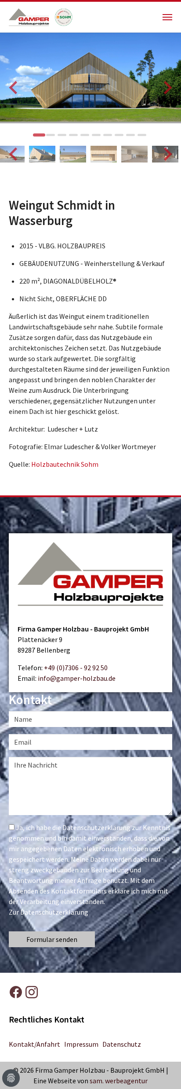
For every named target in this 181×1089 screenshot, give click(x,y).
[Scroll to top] (168, 1076)
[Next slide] (167, 88)
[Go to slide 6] (96, 135)
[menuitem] (42, 154)
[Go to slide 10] (142, 135)
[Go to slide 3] (62, 135)
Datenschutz (121, 1044)
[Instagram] (32, 992)
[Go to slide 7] (107, 135)
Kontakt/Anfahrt (34, 1044)
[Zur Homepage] (32, 9)
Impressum (81, 1044)
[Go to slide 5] (84, 135)
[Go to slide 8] (119, 135)
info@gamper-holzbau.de (77, 678)
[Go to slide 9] (130, 135)
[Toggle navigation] (167, 17)
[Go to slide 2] (50, 135)
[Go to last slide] (14, 88)
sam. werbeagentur (119, 1080)
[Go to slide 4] (73, 135)
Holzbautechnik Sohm (64, 464)
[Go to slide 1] (39, 135)
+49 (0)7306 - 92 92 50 (76, 667)
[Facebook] (16, 992)
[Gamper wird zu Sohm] (63, 9)
